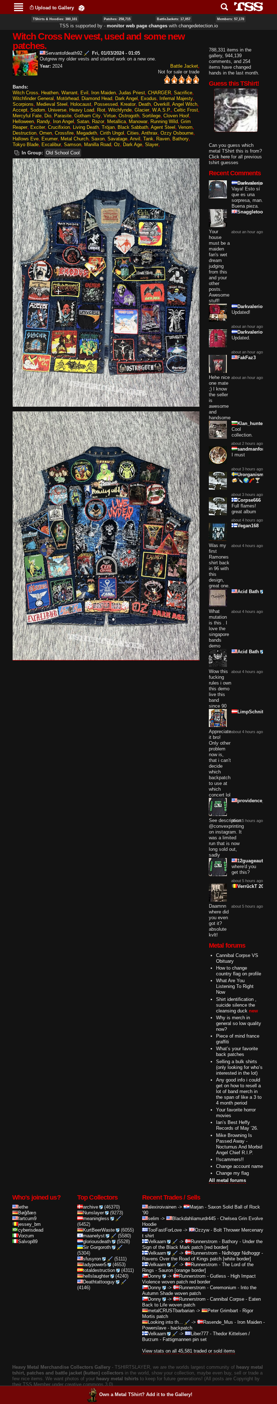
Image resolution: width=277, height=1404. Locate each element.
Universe (57, 110)
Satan (83, 121)
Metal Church (74, 138)
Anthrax (149, 133)
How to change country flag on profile (238, 970)
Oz (117, 144)
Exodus (149, 98)
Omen (45, 133)
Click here (219, 156)
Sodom (37, 110)
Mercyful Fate (27, 115)
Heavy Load (81, 110)
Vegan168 (248, 525)
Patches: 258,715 (117, 19)
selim (153, 1218)
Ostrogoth (129, 115)
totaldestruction (99, 1270)
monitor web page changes (137, 25)
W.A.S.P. (161, 110)
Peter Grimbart (222, 1310)
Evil (84, 92)
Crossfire (64, 133)
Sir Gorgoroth (97, 1247)
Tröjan (108, 127)
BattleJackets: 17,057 (173, 19)
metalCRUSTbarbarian (171, 1310)
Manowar (138, 121)
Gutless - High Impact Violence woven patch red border (199, 1279)
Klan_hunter (250, 423)
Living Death (86, 127)
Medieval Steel (51, 104)
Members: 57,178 (230, 19)
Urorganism (250, 474)
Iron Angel (63, 121)
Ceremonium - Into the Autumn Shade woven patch (199, 1290)
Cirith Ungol (112, 133)
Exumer (49, 138)
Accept (20, 110)
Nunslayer (93, 1212)
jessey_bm (29, 1224)
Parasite (62, 115)
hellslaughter (96, 1276)
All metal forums (227, 1180)
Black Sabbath (133, 127)
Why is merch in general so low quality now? (238, 1023)
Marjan (196, 1207)
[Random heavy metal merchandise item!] (81, 7)
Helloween (23, 121)
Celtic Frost (186, 110)
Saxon (98, 138)
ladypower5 (94, 1264)
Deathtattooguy (99, 1282)
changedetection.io (198, 25)
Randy (43, 121)
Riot (101, 110)
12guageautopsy (255, 860)
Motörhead (68, 98)
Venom (185, 127)
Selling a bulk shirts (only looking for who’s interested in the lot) (239, 1067)
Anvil (135, 138)
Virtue (110, 115)
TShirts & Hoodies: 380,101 (55, 19)
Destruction (24, 133)
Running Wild (164, 121)
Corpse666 (249, 500)
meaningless (96, 1218)
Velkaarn (157, 1241)
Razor (98, 121)
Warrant (69, 92)
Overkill (162, 104)
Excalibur (51, 144)
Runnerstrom (204, 1241)
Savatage (117, 138)
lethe (23, 1207)
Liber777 (199, 1333)
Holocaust (80, 104)
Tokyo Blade (26, 144)
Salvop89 (28, 1241)
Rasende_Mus (218, 1322)
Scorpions (23, 104)
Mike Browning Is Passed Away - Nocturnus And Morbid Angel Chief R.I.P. (239, 1144)
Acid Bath (248, 591)
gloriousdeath (97, 1241)
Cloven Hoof (176, 115)
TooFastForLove (165, 1230)
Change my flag (232, 1173)
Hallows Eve (26, 138)
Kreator (128, 104)
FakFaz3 (246, 357)
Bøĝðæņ (27, 1212)
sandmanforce (253, 449)
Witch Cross (25, 92)
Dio (47, 115)
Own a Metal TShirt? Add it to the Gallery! (145, 1394)
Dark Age (132, 144)
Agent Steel (163, 127)
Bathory (180, 138)
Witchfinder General (33, 98)
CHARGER (159, 92)
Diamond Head (97, 98)
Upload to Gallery (54, 7)
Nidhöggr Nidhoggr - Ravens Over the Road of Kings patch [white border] (202, 1255)
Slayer (151, 144)
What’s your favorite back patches (237, 1051)
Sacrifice (183, 92)
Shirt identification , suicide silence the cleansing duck (236, 1005)
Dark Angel (126, 98)
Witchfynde (120, 110)
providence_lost (255, 800)
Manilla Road (97, 144)
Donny (154, 1276)
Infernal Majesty (176, 98)
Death (144, 104)
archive (90, 1207)
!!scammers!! (230, 1159)
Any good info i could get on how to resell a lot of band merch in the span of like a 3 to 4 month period (238, 1091)
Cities (133, 133)
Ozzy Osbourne (177, 133)
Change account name (239, 1166)
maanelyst (94, 1235)
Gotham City (87, 115)
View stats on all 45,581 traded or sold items (188, 1351)
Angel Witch (184, 104)
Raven (163, 138)
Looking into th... (165, 1322)
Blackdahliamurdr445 (194, 1218)
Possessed (106, 104)
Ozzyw (202, 1230)
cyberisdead (30, 1230)
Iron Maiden (103, 92)
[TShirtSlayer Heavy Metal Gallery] (246, 6)
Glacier (142, 110)
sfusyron (92, 1258)
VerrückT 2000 (253, 886)
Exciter (37, 127)
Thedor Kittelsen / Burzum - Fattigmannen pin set (196, 1336)
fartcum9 (27, 1218)
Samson (72, 144)
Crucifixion (59, 127)
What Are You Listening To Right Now (235, 986)
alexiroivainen (162, 1207)
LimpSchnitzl (252, 711)
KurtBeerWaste (99, 1230)
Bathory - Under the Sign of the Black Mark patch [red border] (202, 1244)
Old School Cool (63, 152)
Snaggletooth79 (254, 212)
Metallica (116, 121)
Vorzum (26, 1235)
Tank (148, 138)
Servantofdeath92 (63, 53)
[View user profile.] (25, 72)
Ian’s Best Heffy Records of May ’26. (237, 1125)
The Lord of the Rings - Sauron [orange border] (198, 1267)
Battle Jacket (184, 66)
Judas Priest (132, 92)
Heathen (49, 92)
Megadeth (86, 133)
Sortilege (151, 115)
